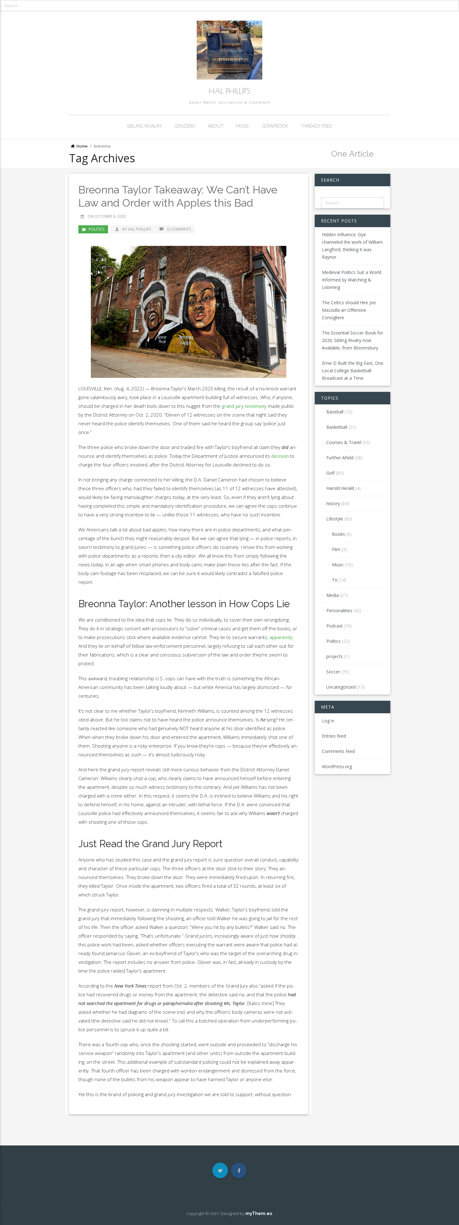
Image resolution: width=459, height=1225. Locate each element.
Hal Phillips (229, 90)
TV (334, 580)
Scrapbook (275, 126)
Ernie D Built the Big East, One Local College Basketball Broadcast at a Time (352, 370)
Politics (96, 229)
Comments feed (338, 751)
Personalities (339, 610)
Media (332, 595)
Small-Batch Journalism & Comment (229, 102)
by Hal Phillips (136, 229)
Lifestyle (334, 519)
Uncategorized (341, 687)
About (216, 126)
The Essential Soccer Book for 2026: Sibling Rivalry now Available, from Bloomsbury (352, 340)
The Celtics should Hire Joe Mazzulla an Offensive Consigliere (349, 310)
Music (242, 126)
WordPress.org (337, 766)
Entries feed (334, 736)
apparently (281, 637)
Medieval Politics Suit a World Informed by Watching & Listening (351, 279)
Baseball (334, 412)
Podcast (334, 626)
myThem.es (258, 1213)
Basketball (336, 427)
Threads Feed (316, 126)
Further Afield (339, 458)
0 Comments (179, 229)
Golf (330, 473)
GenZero (185, 126)
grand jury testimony (244, 406)
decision (280, 456)
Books (338, 534)
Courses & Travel (343, 442)
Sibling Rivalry (144, 126)
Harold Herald (340, 488)
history (333, 503)
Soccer (333, 672)
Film (336, 549)
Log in (328, 721)
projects (334, 656)
